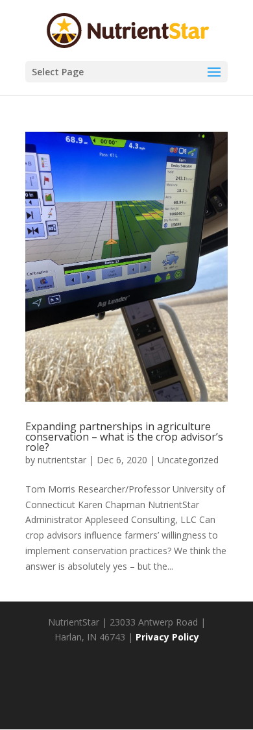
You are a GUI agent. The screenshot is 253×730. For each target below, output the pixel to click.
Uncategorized (188, 460)
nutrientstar (62, 460)
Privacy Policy (167, 637)
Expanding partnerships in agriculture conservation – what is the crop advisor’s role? (124, 436)
